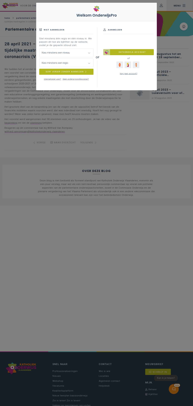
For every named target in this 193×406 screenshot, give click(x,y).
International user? (52, 79)
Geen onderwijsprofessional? (76, 79)
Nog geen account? (128, 74)
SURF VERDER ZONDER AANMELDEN (65, 71)
